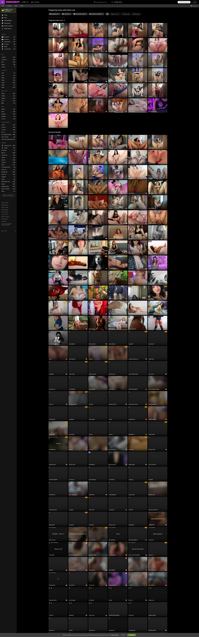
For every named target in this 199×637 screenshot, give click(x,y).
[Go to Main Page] (13, 2)
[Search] (112, 2)
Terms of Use (5, 214)
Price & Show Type (80, 14)
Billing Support (5, 205)
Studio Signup (5, 219)
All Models (4, 221)
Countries (66, 14)
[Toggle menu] (2, 2)
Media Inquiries (5, 209)
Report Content (5, 207)
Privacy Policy (5, 212)
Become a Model (5, 216)
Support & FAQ (5, 202)
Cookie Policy (115, 635)
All (107, 14)
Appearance (55, 14)
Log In (194, 2)
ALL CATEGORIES (9, 195)
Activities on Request (96, 14)
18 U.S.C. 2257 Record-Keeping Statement (7, 224)
